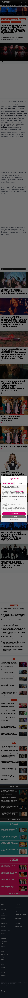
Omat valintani (14, 516)
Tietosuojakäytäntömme (14, 519)
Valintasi (20, 483)
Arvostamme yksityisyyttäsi (8, 483)
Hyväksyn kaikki (14, 513)
